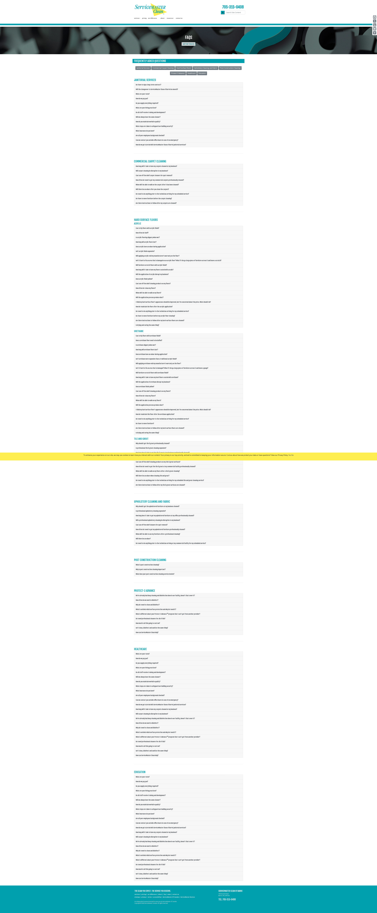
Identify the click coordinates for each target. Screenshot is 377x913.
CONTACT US (175, 894)
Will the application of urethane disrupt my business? (153, 382)
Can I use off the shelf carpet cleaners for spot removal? (154, 175)
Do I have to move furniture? (145, 423)
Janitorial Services (143, 68)
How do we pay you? (142, 99)
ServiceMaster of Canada (171, 897)
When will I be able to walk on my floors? (148, 293)
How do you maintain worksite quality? (148, 122)
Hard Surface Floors (184, 68)
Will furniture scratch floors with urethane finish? (152, 373)
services (137, 894)
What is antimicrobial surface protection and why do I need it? (156, 609)
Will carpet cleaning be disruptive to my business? (152, 171)
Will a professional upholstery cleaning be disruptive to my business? (158, 520)
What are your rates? (143, 94)
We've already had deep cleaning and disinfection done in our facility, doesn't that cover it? (165, 596)
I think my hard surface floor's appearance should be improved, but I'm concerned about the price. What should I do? (173, 302)
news (169, 894)
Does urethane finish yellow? (145, 387)
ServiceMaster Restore (187, 897)
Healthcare (192, 73)
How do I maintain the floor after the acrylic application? (154, 307)
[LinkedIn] (375, 25)
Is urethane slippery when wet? (146, 345)
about (160, 894)
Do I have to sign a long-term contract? (148, 85)
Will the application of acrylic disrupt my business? (152, 274)
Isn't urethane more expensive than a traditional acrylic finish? (156, 359)
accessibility (157, 897)
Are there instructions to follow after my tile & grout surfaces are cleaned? (160, 485)
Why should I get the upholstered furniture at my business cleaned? (157, 506)
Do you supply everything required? (147, 103)
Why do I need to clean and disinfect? (148, 605)
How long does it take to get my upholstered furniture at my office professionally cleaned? (165, 516)
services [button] (136, 18)
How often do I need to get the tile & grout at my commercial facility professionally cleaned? (166, 466)
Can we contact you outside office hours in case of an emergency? (157, 140)
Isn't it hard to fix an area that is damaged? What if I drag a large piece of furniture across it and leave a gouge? (172, 368)
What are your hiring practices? (146, 108)
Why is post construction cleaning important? (151, 569)
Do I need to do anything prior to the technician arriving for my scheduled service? (162, 194)
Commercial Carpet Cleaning (163, 68)
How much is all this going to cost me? (148, 623)
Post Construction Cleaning (230, 68)
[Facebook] (375, 17)
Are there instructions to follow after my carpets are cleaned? (156, 203)
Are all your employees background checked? (150, 135)
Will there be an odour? (143, 539)
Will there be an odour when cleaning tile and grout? (152, 476)
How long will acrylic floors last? (146, 242)
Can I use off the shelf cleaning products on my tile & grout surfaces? (158, 462)
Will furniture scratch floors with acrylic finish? (151, 265)
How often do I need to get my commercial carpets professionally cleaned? (160, 180)
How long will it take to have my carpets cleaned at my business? (156, 166)
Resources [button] (170, 18)
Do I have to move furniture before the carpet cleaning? (154, 199)
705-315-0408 (233, 7)
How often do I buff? (142, 233)
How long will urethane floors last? (147, 350)
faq (165, 894)
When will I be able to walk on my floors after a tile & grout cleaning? (158, 471)
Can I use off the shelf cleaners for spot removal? (152, 525)
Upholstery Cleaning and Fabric (205, 68)
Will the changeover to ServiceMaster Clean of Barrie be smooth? (157, 89)
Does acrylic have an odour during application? (151, 247)
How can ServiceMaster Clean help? (147, 632)
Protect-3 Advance (178, 73)
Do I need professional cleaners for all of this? (150, 619)
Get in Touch (188, 44)
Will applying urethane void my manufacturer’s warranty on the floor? (158, 363)
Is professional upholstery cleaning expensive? (151, 511)
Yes (289, 455)
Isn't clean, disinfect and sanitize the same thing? (152, 628)
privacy (143, 897)
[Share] (375, 33)
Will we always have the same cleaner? (148, 117)
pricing (144, 18)
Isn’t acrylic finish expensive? (145, 251)
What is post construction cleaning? (147, 565)
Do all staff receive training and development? (151, 112)
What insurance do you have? (145, 131)
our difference (152, 18)
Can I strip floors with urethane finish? (148, 336)
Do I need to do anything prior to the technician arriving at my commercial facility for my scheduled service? (171, 543)
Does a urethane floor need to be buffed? (149, 340)
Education (202, 73)
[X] (375, 21)
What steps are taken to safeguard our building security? (154, 126)
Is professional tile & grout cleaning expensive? (151, 448)
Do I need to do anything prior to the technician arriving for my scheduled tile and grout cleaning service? (170, 480)
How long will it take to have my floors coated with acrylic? (154, 270)
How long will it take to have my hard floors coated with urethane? (157, 377)
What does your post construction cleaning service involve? (155, 574)
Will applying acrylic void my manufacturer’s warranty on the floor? (157, 256)
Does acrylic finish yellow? (144, 279)
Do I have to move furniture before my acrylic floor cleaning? (155, 316)
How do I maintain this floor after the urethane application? (155, 414)
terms (149, 897)
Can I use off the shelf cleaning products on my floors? (153, 284)
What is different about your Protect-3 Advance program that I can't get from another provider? (168, 614)
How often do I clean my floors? (146, 288)
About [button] (162, 18)
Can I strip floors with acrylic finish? (147, 228)
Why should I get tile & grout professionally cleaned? (153, 443)
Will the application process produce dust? (150, 297)
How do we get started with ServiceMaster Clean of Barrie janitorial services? (161, 145)
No (292, 455)
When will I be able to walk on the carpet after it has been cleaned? (157, 185)
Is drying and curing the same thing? (147, 325)
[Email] (375, 29)
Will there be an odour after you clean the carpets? (152, 189)
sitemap (137, 897)
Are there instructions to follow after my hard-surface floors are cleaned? (160, 320)
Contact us (179, 18)
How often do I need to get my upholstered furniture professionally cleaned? (160, 529)
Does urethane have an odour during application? (151, 354)
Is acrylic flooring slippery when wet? (148, 237)
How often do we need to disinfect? (147, 600)
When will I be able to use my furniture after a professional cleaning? (158, 534)
